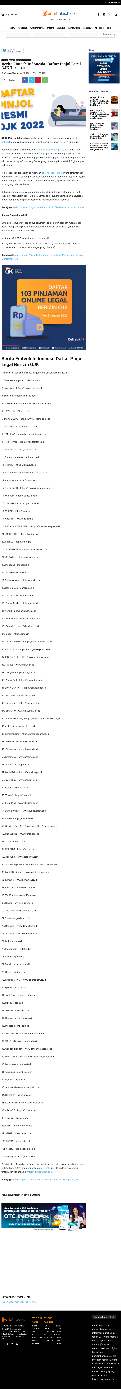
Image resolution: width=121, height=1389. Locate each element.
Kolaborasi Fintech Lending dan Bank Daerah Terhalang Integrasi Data (99, 147)
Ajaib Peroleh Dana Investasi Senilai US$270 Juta (99, 136)
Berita (4, 60)
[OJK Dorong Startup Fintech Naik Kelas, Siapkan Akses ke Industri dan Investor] (114, 113)
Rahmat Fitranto (11, 73)
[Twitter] (109, 15)
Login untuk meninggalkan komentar (20, 1302)
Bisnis (11, 60)
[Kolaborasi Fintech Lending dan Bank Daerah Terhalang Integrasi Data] (114, 146)
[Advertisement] (43, 1261)
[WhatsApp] (45, 80)
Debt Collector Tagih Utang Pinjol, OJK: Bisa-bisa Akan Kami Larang (48, 207)
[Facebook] (98, 15)
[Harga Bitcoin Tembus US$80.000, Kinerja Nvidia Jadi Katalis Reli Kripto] (114, 100)
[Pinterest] (38, 80)
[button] (116, 14)
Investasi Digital (23, 60)
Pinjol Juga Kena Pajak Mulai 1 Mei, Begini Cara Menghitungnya (46, 1179)
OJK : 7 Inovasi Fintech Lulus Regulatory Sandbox (97, 126)
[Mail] (12, 1344)
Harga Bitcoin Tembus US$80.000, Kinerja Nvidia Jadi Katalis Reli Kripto (99, 101)
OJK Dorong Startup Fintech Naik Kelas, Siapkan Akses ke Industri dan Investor (99, 114)
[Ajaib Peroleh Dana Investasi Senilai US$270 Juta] (114, 137)
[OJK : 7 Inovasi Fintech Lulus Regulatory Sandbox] (114, 126)
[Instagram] (104, 15)
